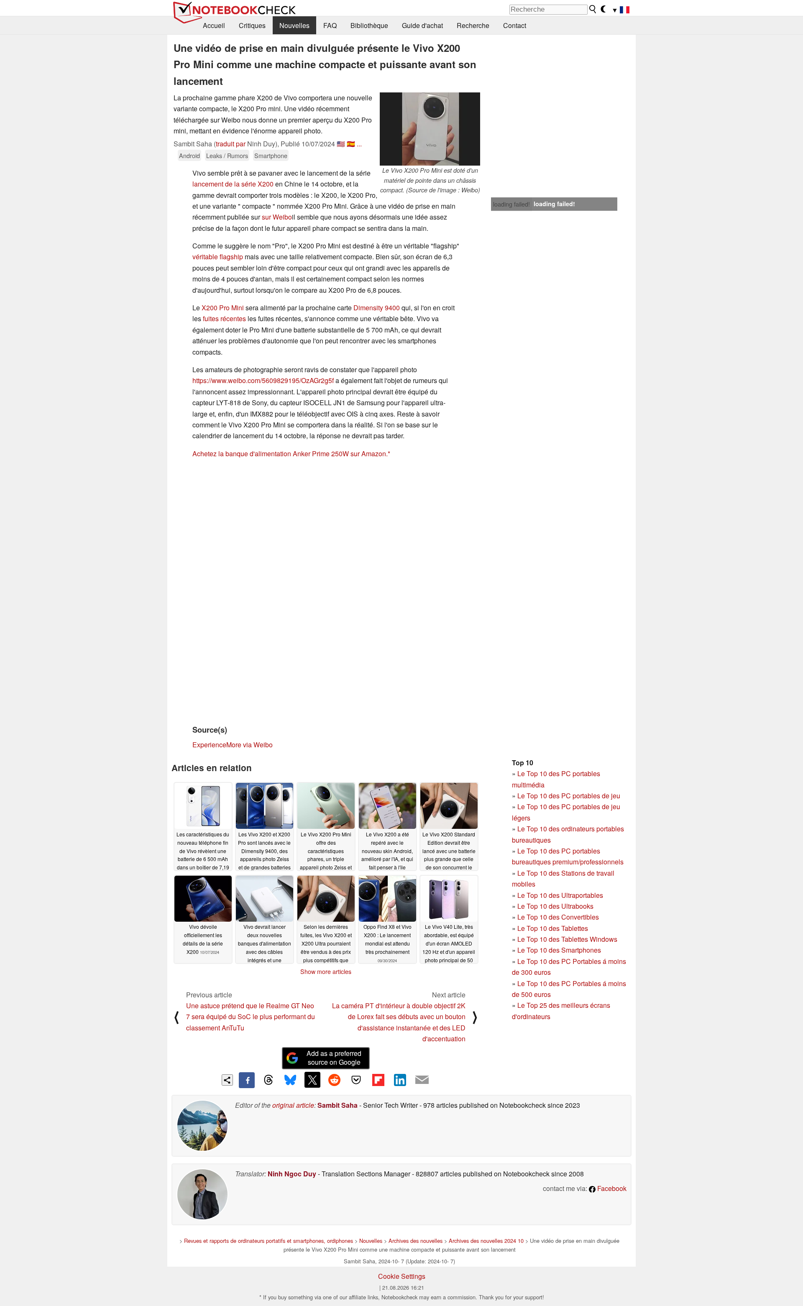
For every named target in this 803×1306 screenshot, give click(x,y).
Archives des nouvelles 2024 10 (486, 1241)
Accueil (214, 25)
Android (189, 155)
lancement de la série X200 (233, 184)
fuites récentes (224, 318)
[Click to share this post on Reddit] (334, 1080)
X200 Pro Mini (223, 307)
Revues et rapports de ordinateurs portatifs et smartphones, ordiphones (268, 1241)
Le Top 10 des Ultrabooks (555, 906)
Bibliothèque (369, 25)
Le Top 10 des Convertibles (558, 917)
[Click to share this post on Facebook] (247, 1080)
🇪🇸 (351, 143)
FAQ (330, 25)
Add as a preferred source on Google (334, 1057)
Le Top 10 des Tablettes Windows (567, 939)
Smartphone (270, 155)
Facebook (611, 1188)
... (359, 143)
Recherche (473, 25)
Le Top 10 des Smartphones (559, 950)
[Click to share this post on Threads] (268, 1080)
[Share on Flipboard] (378, 1080)
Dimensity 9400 (376, 307)
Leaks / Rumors (227, 155)
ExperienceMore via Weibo (232, 744)
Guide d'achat (422, 25)
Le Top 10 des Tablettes (552, 928)
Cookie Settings (401, 1276)
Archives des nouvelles (415, 1241)
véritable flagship (217, 256)
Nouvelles (294, 25)
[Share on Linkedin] (400, 1080)
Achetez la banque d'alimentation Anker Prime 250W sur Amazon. (290, 453)
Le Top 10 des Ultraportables (560, 895)
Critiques (252, 25)
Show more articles (325, 971)
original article (293, 1105)
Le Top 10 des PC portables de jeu (568, 795)
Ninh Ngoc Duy (292, 1173)
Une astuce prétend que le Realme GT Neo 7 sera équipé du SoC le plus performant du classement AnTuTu (250, 1017)
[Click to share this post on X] (312, 1080)
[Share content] (227, 1080)
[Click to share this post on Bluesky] (290, 1080)
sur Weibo (277, 217)
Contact (514, 25)
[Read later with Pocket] (356, 1080)
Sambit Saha (337, 1105)
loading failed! (511, 204)
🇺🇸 (341, 143)
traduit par (231, 143)
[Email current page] (422, 1080)
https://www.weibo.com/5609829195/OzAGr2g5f (263, 380)
